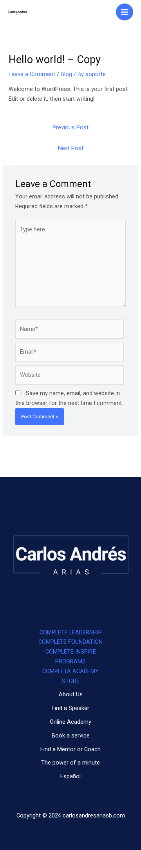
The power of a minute (70, 762)
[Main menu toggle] (124, 12)
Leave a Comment (32, 74)
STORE (71, 681)
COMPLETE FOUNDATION (70, 641)
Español (70, 776)
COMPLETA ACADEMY (70, 671)
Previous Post (70, 127)
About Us (71, 694)
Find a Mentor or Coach (70, 749)
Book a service (71, 735)
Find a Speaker (70, 708)
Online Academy (70, 721)
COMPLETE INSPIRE (70, 651)
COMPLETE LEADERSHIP (71, 632)
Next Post (70, 148)
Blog (66, 74)
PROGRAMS (70, 661)
